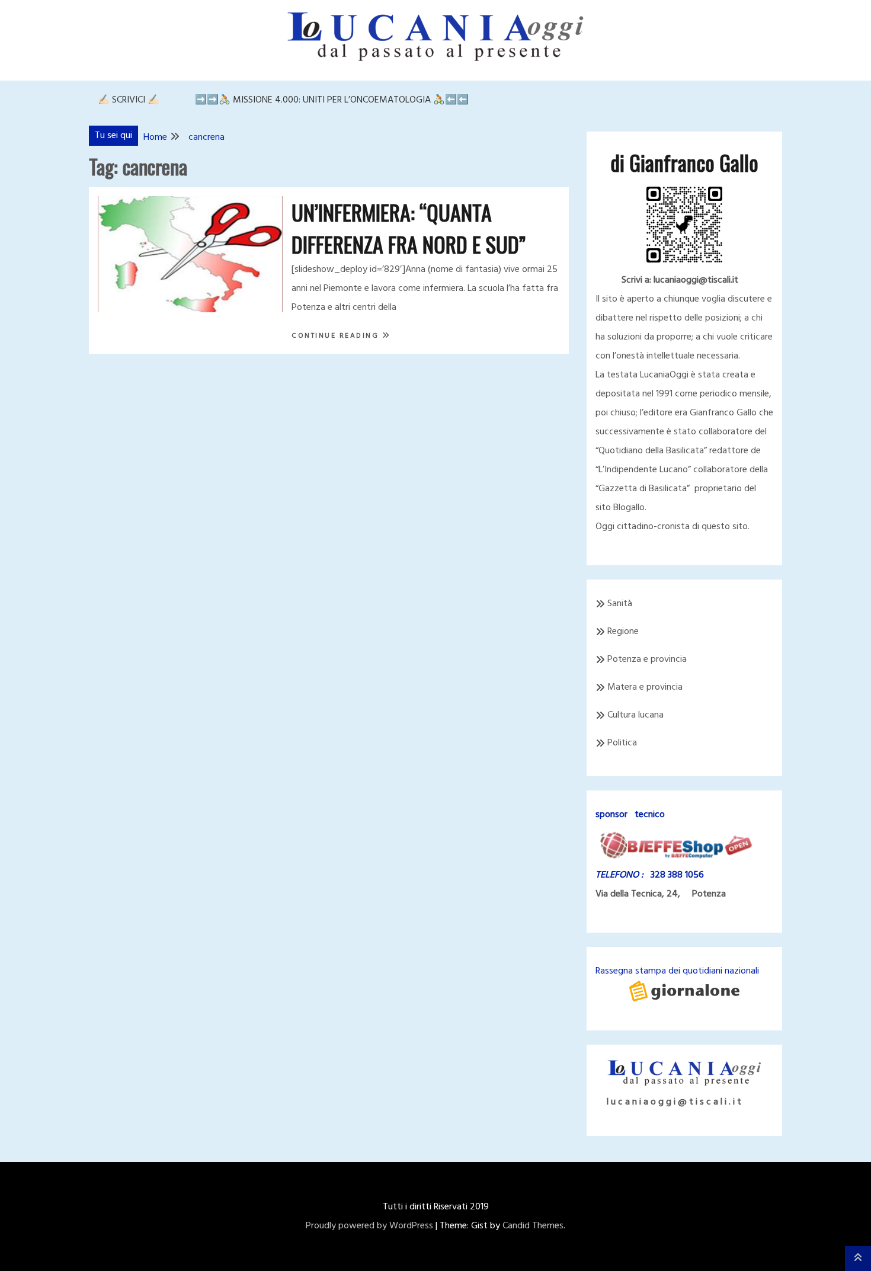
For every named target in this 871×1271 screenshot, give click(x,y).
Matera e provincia (645, 687)
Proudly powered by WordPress (369, 1226)
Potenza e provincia (647, 659)
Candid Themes (532, 1226)
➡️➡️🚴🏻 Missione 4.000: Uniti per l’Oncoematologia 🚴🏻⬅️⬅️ (332, 100)
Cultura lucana (635, 715)
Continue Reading (337, 336)
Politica (622, 743)
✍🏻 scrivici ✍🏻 (128, 100)
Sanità (619, 604)
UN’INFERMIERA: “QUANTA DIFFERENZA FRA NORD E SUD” (409, 228)
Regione (623, 631)
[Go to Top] (858, 1258)
